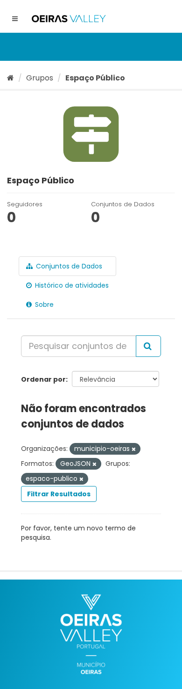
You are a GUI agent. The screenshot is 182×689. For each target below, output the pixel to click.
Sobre (43, 304)
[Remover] (134, 449)
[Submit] (148, 346)
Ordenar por (43, 379)
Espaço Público (95, 78)
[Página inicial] (10, 78)
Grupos (39, 78)
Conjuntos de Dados (68, 266)
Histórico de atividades (71, 285)
